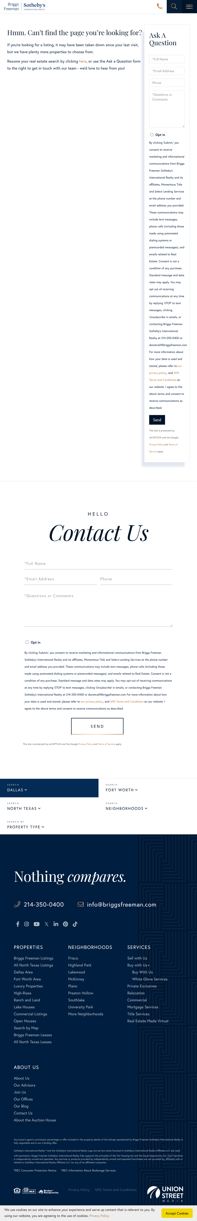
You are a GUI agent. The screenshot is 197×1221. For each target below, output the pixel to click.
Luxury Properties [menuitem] (28, 986)
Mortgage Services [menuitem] (142, 1007)
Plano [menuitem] (72, 986)
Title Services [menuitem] (138, 1013)
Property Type (23, 827)
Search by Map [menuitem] (26, 1027)
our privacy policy (92, 701)
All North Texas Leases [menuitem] (33, 1041)
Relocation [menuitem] (136, 993)
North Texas (22, 808)
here (82, 61)
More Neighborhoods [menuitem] (85, 1013)
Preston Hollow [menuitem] (80, 993)
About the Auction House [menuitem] (35, 1120)
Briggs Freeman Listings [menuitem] (33, 958)
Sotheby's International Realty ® (30, 1150)
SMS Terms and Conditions (126, 701)
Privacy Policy (156, 444)
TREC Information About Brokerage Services (88, 1170)
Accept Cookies (177, 1213)
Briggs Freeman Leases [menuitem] (33, 1034)
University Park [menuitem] (80, 1007)
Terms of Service (106, 744)
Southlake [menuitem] (76, 1000)
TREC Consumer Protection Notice (35, 1170)
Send (157, 419)
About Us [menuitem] (21, 1078)
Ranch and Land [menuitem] (27, 1000)
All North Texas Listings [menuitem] (33, 965)
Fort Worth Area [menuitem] (27, 979)
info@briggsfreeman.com (121, 904)
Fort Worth (120, 790)
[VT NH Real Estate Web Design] (165, 1194)
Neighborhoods (125, 808)
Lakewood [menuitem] (76, 972)
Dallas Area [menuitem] (23, 972)
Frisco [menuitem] (73, 958)
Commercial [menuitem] (137, 1000)
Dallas (15, 790)
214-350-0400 (159, 6)
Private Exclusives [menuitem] (142, 986)
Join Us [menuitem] (20, 1092)
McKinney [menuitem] (76, 979)
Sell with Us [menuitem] (137, 958)
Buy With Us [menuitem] (142, 972)
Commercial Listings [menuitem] (30, 1013)
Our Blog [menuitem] (21, 1106)
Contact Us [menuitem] (23, 1113)
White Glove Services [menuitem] (150, 979)
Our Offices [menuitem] (23, 1099)
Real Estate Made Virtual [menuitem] (147, 1020)
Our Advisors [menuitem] (24, 1085)
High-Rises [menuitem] (22, 993)
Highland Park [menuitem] (79, 965)
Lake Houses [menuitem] (24, 1007)
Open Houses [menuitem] (25, 1020)
